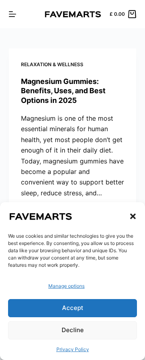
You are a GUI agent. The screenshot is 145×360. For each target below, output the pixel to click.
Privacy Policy (72, 349)
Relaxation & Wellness (52, 64)
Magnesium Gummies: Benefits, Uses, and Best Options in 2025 (63, 91)
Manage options (66, 286)
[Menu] (12, 14)
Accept (72, 308)
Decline (73, 330)
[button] (133, 216)
